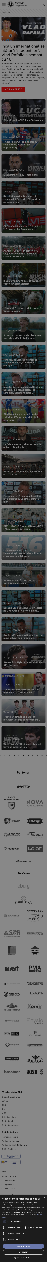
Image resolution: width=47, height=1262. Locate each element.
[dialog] (23, 1228)
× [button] (44, 1197)
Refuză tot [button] (23, 1252)
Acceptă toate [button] (23, 1246)
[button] (23, 1257)
